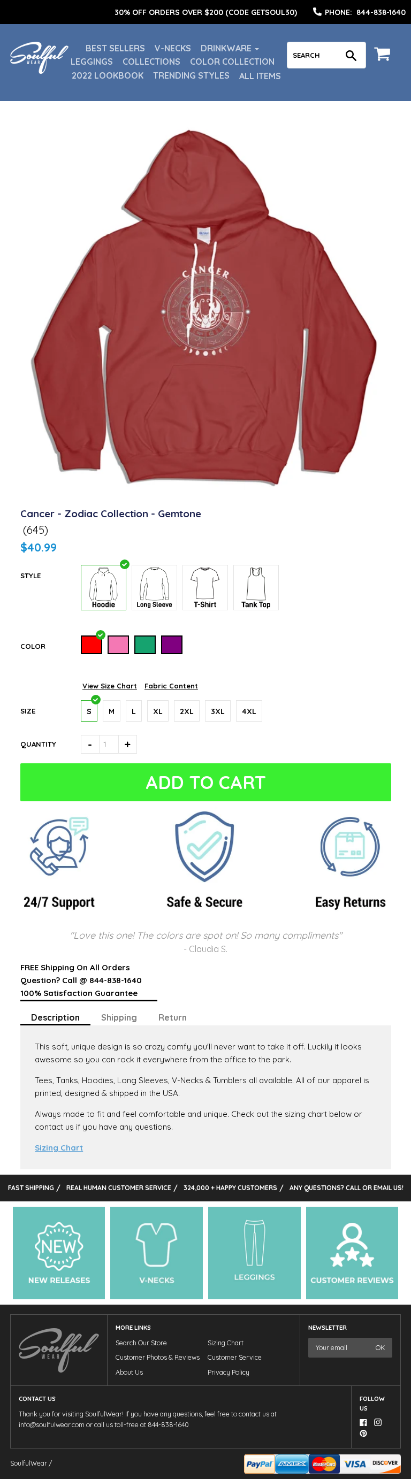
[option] (205, 12)
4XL (249, 711)
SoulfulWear (28, 1463)
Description (55, 1017)
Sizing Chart (59, 1148)
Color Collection (232, 61)
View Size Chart (109, 685)
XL (158, 711)
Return (172, 1017)
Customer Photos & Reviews (158, 1357)
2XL (187, 711)
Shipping (119, 1017)
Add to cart (206, 782)
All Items (260, 76)
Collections (151, 61)
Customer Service (235, 1357)
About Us (129, 1372)
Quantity (38, 744)
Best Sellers (115, 48)
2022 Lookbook (107, 75)
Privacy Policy (228, 1372)
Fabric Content (171, 685)
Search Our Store (141, 1343)
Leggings (92, 61)
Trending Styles (191, 75)
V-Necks (173, 48)
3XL (218, 711)
